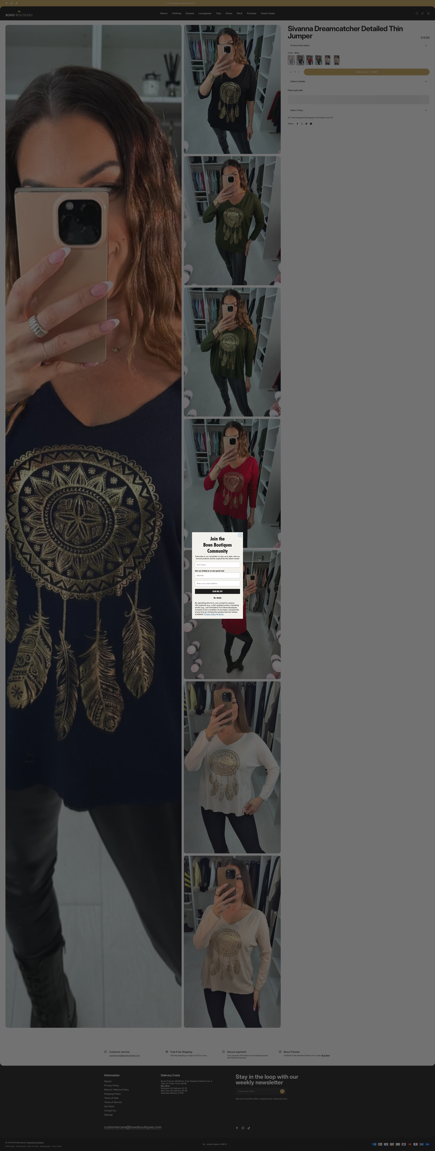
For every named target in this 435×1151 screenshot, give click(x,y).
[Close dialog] (240, 535)
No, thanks (217, 598)
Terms (220, 614)
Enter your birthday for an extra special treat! (209, 571)
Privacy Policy (210, 614)
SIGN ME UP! (217, 591)
